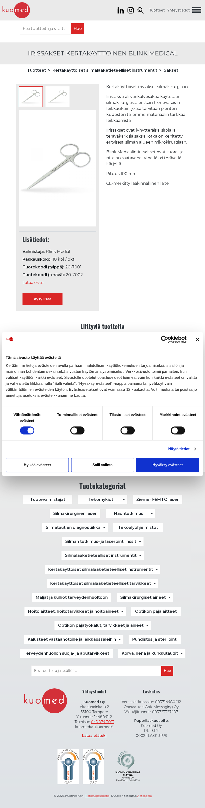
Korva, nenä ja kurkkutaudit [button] (150, 653)
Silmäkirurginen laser (75, 513)
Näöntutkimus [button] (128, 513)
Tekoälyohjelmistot (138, 527)
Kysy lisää (42, 299)
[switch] (77, 430)
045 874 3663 (102, 722)
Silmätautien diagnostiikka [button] (73, 527)
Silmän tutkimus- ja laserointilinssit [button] (100, 541)
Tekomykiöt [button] (100, 499)
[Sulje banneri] (197, 339)
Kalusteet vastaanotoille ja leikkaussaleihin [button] (72, 639)
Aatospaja (144, 796)
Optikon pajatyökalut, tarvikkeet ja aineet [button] (101, 625)
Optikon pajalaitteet (156, 611)
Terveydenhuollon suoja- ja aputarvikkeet (66, 653)
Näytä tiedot (179, 449)
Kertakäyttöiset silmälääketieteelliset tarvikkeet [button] (100, 583)
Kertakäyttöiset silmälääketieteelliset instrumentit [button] (100, 569)
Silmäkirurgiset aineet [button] (143, 597)
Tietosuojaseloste (97, 796)
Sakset (171, 70)
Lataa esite (33, 282)
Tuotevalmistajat (47, 499)
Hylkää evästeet (37, 465)
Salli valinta (102, 465)
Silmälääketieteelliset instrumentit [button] (100, 555)
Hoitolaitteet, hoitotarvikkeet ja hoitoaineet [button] (73, 611)
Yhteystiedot (178, 10)
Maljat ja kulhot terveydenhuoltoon (72, 597)
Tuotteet (157, 10)
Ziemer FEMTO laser (157, 499)
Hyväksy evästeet (167, 465)
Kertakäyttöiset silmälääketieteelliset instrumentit (104, 70)
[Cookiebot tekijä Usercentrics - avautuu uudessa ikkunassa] (164, 339)
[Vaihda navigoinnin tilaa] (196, 10)
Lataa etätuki (94, 735)
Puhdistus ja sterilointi (155, 639)
